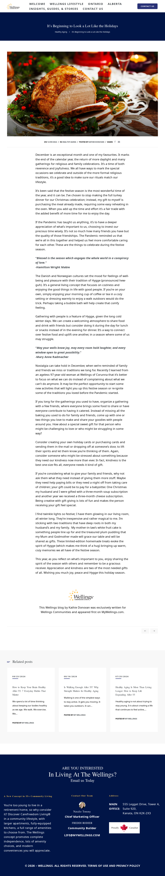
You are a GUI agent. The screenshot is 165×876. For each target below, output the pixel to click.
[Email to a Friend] (119, 142)
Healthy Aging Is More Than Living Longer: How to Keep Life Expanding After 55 (133, 691)
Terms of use (98, 866)
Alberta (115, 4)
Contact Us (93, 9)
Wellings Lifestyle (67, 4)
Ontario (95, 4)
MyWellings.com (113, 612)
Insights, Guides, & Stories (53, 9)
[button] (147, 6)
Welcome (37, 4)
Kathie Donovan (96, 142)
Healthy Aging (69, 142)
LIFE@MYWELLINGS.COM (82, 835)
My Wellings (28, 723)
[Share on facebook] (115, 142)
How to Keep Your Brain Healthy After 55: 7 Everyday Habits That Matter (29, 691)
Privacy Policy (128, 866)
